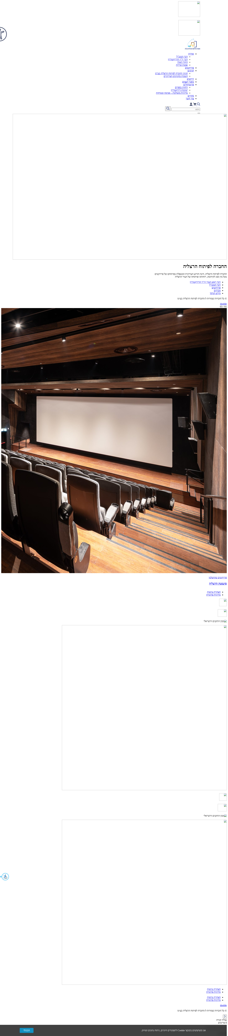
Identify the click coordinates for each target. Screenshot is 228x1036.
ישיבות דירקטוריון (179, 90)
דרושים (190, 79)
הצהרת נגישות (214, 592)
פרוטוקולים (188, 84)
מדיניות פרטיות (213, 594)
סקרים (191, 95)
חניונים (191, 70)
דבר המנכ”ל (182, 56)
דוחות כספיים (181, 87)
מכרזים (217, 290)
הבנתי (26, 1030)
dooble (223, 303)
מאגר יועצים (188, 81)
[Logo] (114, 25)
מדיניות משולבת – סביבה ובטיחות (172, 93)
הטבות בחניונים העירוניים (176, 76)
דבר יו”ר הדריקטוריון (178, 59)
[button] (4, 877)
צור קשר (190, 98)
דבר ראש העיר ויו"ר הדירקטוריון (205, 282)
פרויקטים (189, 67)
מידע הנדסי (215, 293)
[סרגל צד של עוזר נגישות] (3, 30)
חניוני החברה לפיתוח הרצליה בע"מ (171, 73)
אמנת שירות (182, 65)
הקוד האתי (182, 62)
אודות (191, 53)
